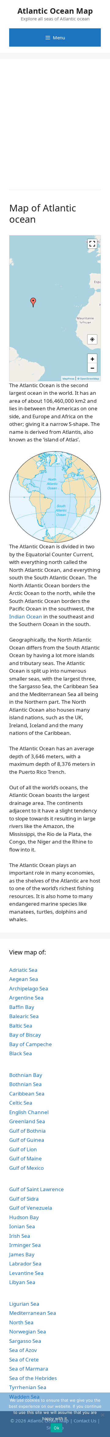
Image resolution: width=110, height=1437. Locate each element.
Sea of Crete (24, 1359)
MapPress (68, 378)
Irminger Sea (25, 1244)
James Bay (22, 1254)
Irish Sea (19, 1235)
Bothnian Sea (25, 1084)
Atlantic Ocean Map (55, 10)
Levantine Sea (26, 1272)
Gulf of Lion (23, 1149)
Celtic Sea (20, 1102)
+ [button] (92, 359)
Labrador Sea (25, 1263)
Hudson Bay (24, 1217)
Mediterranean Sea (32, 1312)
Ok (56, 1427)
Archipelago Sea (28, 988)
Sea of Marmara (28, 1368)
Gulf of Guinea (26, 1139)
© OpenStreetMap (88, 378)
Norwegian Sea (27, 1331)
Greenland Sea (27, 1121)
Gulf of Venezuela (30, 1207)
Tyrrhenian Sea (27, 1387)
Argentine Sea (26, 997)
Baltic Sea (20, 1025)
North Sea (21, 1322)
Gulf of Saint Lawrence (36, 1189)
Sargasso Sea (25, 1340)
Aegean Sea (23, 978)
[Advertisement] (55, 123)
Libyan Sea (22, 1282)
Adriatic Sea (23, 969)
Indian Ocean (25, 616)
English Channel (29, 1112)
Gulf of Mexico (26, 1167)
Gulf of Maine (25, 1158)
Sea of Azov (23, 1350)
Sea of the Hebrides (33, 1378)
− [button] (92, 368)
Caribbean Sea (27, 1093)
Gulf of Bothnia (27, 1130)
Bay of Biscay (25, 1034)
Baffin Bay (21, 1007)
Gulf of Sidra (24, 1198)
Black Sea (20, 1053)
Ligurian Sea (24, 1303)
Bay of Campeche (30, 1044)
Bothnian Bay (25, 1074)
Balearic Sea (24, 1016)
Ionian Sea (22, 1226)
